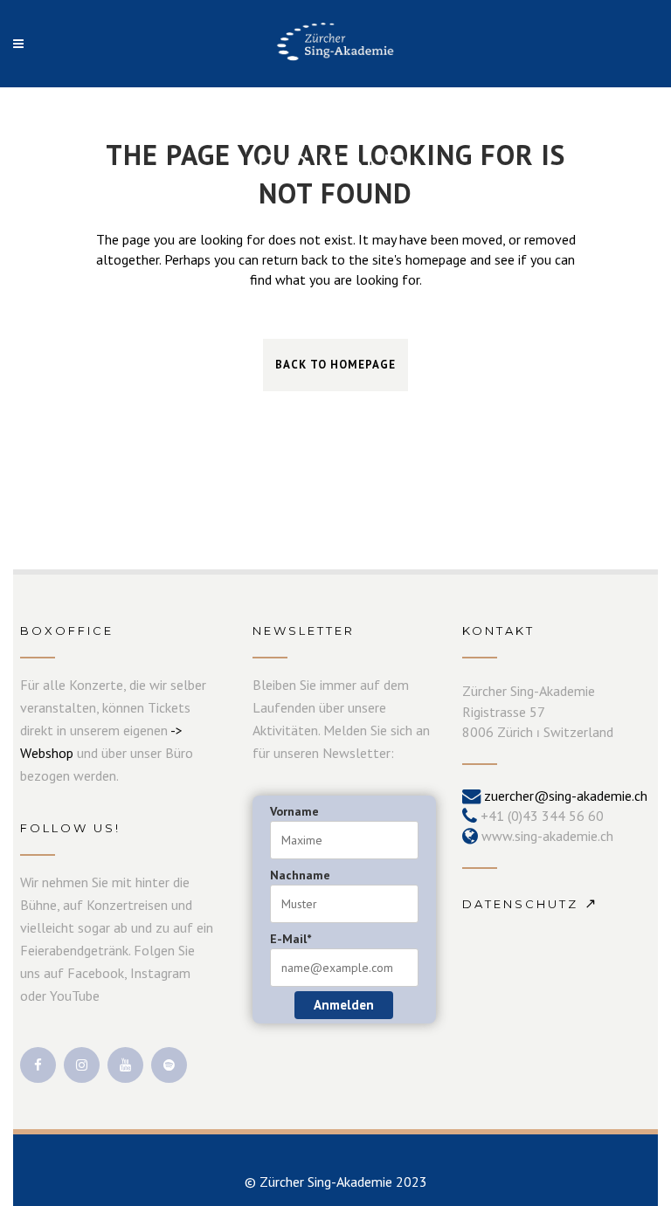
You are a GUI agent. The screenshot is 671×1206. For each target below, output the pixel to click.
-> (176, 730)
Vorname (294, 811)
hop (62, 753)
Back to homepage (335, 364)
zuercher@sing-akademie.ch (565, 795)
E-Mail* (290, 939)
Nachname (300, 875)
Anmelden (344, 1004)
